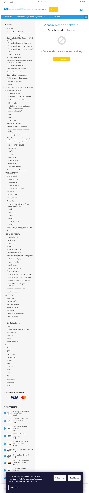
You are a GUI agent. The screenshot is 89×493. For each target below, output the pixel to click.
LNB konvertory (13, 317)
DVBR (9, 114)
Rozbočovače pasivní (14, 90)
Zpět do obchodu (61, 59)
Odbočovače (12, 103)
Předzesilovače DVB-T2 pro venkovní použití (20, 50)
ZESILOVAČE (9, 29)
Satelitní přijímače (13, 307)
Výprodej (10, 335)
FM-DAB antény (12, 301)
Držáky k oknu (12, 182)
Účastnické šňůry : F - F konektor (19, 281)
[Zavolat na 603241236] (7, 2)
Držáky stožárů (12, 198)
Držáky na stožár (13, 179)
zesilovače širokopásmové (16, 35)
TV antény (10, 298)
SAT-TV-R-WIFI (9, 295)
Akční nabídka (12, 231)
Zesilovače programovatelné (17, 75)
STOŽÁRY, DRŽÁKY (11, 173)
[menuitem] (7, 17)
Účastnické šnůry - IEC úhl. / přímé (19, 274)
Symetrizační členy (14, 167)
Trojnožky (10, 201)
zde (36, 481)
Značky (7, 345)
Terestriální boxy (13, 304)
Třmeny (10, 225)
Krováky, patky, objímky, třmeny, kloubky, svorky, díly (18, 205)
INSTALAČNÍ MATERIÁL (12, 234)
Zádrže (10, 151)
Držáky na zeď (12, 176)
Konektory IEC (12, 243)
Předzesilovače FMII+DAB (16, 66)
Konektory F (11, 246)
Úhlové (10, 117)
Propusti (11, 154)
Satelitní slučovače (13, 323)
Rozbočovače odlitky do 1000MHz (19, 97)
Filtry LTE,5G (12, 148)
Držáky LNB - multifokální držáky (18, 329)
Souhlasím (74, 478)
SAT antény (11, 311)
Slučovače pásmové (14, 123)
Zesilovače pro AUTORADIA (16, 69)
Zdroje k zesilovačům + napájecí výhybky (18, 131)
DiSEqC (9, 326)
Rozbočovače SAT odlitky (16, 100)
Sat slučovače (12, 320)
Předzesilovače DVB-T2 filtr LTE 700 (19, 43)
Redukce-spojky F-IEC (14, 249)
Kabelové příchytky (14, 259)
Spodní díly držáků (14, 222)
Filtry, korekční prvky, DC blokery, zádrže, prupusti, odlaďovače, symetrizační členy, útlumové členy (19, 140)
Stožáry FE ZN (12, 195)
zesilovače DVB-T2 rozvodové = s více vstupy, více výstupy (20, 62)
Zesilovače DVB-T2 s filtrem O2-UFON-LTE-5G (20, 39)
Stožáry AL (10, 192)
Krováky (10, 209)
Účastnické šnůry (13, 271)
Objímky (10, 218)
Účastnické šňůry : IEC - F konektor (19, 277)
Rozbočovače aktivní (14, 111)
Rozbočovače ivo (14, 93)
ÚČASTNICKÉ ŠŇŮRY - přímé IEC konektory (18, 285)
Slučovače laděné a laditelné (17, 127)
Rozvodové (12, 120)
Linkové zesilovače (13, 54)
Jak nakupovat (42, 2)
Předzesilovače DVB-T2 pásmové (18, 32)
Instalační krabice (13, 292)
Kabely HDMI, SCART (14, 268)
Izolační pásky (12, 265)
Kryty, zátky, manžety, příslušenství (19, 228)
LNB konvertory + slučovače (16, 314)
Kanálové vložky (12, 84)
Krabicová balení (13, 342)
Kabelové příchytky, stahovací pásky (20, 256)
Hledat (53, 9)
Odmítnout (60, 478)
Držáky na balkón (13, 185)
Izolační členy (12, 164)
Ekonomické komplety (14, 81)
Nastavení (14, 487)
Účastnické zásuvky (14, 253)
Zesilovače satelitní (14, 72)
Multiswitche (11, 332)
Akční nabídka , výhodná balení (17, 78)
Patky (9, 212)
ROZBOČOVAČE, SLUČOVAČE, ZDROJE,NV (19, 87)
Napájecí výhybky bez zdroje (17, 135)
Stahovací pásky (13, 262)
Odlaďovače (12, 157)
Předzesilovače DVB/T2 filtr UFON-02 (19, 46)
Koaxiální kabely (12, 237)
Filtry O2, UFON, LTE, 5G (16, 145)
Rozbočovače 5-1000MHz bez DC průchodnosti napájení (19, 107)
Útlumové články (13, 160)
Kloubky (10, 215)
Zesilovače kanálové (14, 57)
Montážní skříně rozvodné (16, 289)
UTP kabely (11, 240)
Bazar (9, 338)
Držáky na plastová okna (15, 188)
